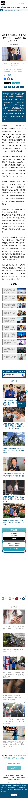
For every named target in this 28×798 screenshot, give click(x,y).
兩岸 (17, 87)
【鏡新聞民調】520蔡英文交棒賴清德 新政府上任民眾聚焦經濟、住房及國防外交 (9, 291)
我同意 (14, 795)
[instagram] (17, 783)
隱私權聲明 (5, 791)
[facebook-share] (5, 78)
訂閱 (20, 598)
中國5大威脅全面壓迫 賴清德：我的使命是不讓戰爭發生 (9, 349)
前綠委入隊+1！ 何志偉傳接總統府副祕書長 (9, 312)
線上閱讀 (14, 768)
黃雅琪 (9, 75)
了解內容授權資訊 (17, 758)
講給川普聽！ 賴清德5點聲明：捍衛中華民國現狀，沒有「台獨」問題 (9, 335)
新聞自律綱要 (21, 777)
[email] (20, 783)
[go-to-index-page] (11, 44)
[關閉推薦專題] (26, 391)
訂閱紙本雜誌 (3, 2)
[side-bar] (26, 3)
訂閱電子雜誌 (19, 775)
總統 (5, 87)
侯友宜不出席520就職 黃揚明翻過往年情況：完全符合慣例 (10, 320)
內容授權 (5, 777)
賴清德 (22, 87)
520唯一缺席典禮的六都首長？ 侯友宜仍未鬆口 (9, 298)
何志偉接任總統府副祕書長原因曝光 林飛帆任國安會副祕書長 (9, 305)
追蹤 (13, 598)
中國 (13, 87)
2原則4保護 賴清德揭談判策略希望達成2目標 (10, 357)
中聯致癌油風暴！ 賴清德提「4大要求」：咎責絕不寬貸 (10, 342)
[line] (8, 783)
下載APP (12, 777)
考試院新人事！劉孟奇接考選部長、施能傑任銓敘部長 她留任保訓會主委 (9, 327)
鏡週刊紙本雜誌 (17, 756)
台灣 (9, 87)
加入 (6, 598)
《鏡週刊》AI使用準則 (14, 779)
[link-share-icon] (12, 78)
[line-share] (8, 78)
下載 (26, 598)
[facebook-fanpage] (13, 783)
